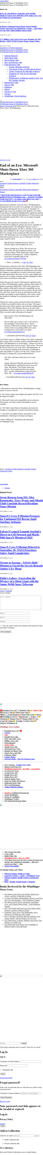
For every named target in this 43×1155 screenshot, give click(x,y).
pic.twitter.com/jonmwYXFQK (15, 259)
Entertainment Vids (12, 65)
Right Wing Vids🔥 (23, 712)
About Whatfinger (11, 795)
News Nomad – (17, 765)
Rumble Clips (25, 710)
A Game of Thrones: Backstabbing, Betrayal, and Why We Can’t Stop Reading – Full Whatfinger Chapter (23, 899)
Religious (8, 87)
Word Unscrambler (11, 866)
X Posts (7, 733)
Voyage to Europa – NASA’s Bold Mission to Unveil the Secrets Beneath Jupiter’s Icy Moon (21, 565)
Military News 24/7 (11, 741)
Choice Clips (9, 745)
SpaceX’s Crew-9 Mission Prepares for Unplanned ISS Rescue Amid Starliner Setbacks (20, 518)
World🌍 (5, 717)
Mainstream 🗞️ (24, 717)
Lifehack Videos (10, 755)
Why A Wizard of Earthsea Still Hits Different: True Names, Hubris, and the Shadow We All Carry (22, 917)
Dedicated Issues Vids (12, 783)
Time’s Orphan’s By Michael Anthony (24, 71)
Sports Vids (9, 85)
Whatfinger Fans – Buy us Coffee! (17, 858)
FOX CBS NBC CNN (12, 739)
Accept (2, 1124)
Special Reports (11, 56)
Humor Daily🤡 (28, 719)
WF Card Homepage (12, 785)
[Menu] (1, 100)
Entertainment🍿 (14, 715)
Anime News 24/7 (10, 777)
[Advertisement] (21, 135)
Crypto (31, 715)
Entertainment (9, 743)
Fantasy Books (9, 757)
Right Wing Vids (10, 58)
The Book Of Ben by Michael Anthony (25, 69)
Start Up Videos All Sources (14, 781)
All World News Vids (12, 749)
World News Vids (11, 60)
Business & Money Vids (13, 751)
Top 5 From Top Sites (12, 852)
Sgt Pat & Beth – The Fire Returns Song (19, 759)
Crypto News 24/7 (11, 773)
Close (3, 1126)
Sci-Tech (12, 717)
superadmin (16, 179)
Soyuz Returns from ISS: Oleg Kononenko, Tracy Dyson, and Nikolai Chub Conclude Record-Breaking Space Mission (21, 502)
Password (3, 1066)
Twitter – (33, 717)
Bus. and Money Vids (13, 62)
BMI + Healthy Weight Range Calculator (19, 882)
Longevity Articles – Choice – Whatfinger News (22, 876)
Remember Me (7, 1070)
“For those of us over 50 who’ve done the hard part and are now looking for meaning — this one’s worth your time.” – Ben (23, 862)
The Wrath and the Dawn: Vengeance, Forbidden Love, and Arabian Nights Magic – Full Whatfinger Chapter (22, 904)
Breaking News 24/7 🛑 (13, 731)
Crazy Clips (8, 854)
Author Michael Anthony (19, 67)
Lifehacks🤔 (4, 719)
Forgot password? (6, 1078)
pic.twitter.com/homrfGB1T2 (14, 332)
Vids (6, 735)
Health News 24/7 (10, 775)
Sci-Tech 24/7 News (11, 771)
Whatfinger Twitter (11, 799)
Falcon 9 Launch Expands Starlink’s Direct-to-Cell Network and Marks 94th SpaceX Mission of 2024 (20, 534)
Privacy (7, 94)
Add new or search (7, 1136)
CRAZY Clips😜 (8, 712)
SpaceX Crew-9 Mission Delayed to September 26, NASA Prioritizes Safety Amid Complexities (20, 550)
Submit (24, 1043)
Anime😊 (12, 721)
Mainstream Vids (11, 83)
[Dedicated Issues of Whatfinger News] (14, 51)
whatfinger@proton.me (16, 793)
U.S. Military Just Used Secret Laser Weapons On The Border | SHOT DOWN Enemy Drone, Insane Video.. (20, 40)
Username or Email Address (10, 1061)
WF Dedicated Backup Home (15, 801)
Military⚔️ (4, 715)
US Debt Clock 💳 (29, 721)
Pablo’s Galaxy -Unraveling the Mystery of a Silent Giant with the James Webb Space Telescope (19, 581)
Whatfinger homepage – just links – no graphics (22, 769)
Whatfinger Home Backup (15, 96)
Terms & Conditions (12, 797)
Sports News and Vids (12, 753)
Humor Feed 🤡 (16, 719)
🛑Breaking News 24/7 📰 (10, 710)
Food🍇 (19, 721)
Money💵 (25, 715)
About (7, 89)
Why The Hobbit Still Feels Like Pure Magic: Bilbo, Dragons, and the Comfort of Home (22, 909)
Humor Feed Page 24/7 (13, 767)
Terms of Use (10, 91)
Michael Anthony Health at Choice (17, 874)
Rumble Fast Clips (11, 737)
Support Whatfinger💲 (8, 723)
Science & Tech (5, 160)
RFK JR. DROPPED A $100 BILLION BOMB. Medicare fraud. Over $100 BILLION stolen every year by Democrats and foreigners (20, 16)
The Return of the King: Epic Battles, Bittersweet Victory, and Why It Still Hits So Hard (21, 895)
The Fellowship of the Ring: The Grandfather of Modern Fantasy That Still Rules (21, 925)
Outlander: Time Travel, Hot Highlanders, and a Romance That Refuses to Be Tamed (21, 913)
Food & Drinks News (12, 779)
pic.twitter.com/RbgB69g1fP (24, 373)
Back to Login (5, 1101)
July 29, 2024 (28, 262)
